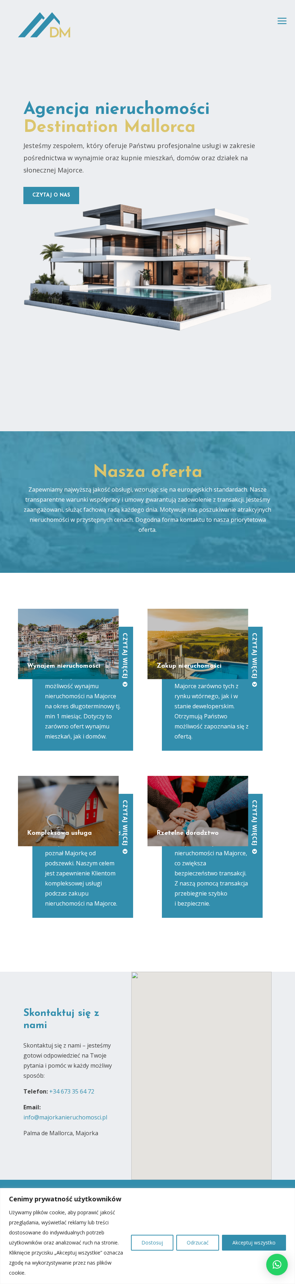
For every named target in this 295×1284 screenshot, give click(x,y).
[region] (147, 1236)
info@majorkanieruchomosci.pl (65, 1117)
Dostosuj (152, 1242)
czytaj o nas (51, 195)
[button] (277, 1264)
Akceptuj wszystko (254, 1242)
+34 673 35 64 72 (71, 1091)
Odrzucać (198, 1242)
